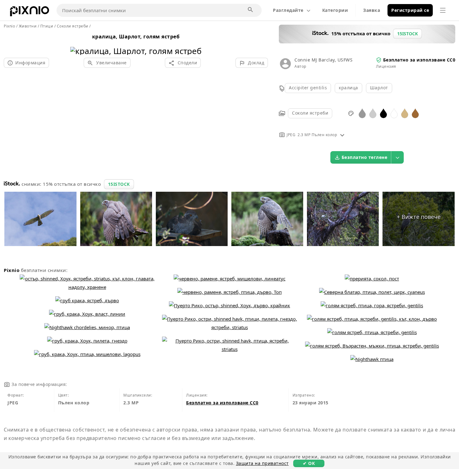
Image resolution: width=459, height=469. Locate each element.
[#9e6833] (415, 112)
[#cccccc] (373, 112)
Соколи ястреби (310, 113)
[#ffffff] (394, 112)
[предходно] (77, 43)
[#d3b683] (405, 112)
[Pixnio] (29, 12)
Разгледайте (288, 10)
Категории (335, 10)
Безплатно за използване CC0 (419, 60)
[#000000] (383, 112)
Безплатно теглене (364, 157)
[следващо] (195, 43)
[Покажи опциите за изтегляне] (397, 157)
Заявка (371, 10)
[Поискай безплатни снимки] (250, 10)
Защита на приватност (262, 463)
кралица (348, 88)
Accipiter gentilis (308, 88)
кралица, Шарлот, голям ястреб (136, 36)
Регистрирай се (410, 10)
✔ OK (309, 463)
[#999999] (362, 112)
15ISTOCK (119, 184)
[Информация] (342, 134)
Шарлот (379, 88)
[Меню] (443, 10)
